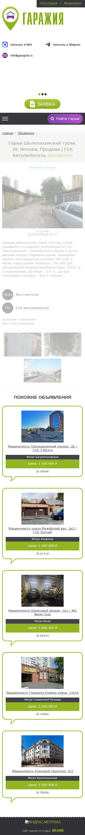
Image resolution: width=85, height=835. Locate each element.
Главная (7, 132)
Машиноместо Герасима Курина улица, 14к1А (42, 692)
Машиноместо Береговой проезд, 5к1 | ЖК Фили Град (42, 612)
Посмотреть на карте (42, 167)
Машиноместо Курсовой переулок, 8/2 (42, 771)
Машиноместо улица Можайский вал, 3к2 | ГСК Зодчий (42, 530)
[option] (42, 46)
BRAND (58, 830)
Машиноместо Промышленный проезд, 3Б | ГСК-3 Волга (42, 448)
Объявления (26, 132)
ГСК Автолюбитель (32, 308)
